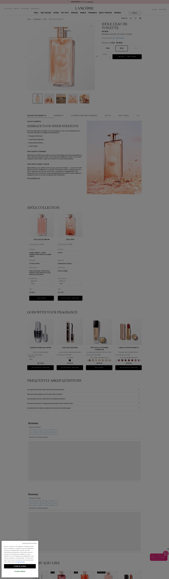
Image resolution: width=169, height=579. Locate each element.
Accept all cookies (20, 566)
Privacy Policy (20, 562)
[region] (20, 559)
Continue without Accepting (29, 543)
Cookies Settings (20, 571)
